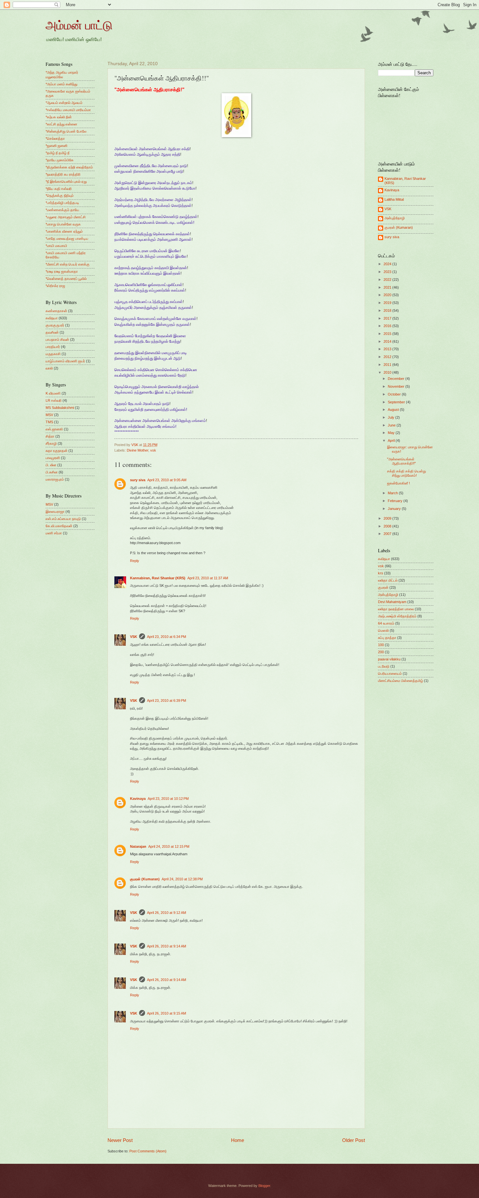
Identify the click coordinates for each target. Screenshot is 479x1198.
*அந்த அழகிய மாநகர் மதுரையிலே (62, 74)
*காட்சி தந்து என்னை (61, 124)
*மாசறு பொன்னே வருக (63, 224)
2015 (388, 334)
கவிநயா (52, 318)
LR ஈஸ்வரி (54, 400)
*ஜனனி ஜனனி (56, 146)
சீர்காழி (51, 443)
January (395, 509)
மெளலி (383, 630)
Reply (134, 561)
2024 (388, 264)
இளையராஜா (55, 511)
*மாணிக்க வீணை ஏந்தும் (64, 231)
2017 (388, 318)
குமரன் (383, 587)
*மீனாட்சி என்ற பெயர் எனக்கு (68, 264)
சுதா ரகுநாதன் (56, 451)
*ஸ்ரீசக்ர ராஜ (55, 286)
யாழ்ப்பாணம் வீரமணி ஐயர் (65, 361)
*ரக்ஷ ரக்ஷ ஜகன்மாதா (62, 271)
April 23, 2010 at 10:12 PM (168, 799)
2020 (388, 295)
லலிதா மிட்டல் (388, 580)
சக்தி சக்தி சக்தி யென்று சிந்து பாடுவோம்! (406, 473)
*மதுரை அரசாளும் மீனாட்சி (66, 217)
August (394, 409)
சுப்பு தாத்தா (387, 638)
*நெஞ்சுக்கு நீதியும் (60, 195)
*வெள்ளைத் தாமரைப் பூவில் (66, 279)
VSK (133, 637)
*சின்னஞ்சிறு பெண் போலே (66, 131)
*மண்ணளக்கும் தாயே (62, 210)
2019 (388, 303)
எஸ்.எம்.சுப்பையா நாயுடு (63, 519)
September (397, 402)
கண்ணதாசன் (56, 311)
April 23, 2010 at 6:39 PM (166, 700)
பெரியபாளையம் (390, 673)
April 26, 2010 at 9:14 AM (166, 946)
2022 (388, 279)
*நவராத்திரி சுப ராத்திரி (63, 174)
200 (381, 652)
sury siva (137, 480)
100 (381, 645)
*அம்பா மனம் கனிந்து (61, 84)
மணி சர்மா (54, 533)
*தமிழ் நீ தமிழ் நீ (57, 153)
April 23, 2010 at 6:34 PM (166, 637)
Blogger (264, 1186)
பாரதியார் (53, 347)
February (395, 501)
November (396, 386)
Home (237, 1140)
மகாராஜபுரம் (55, 479)
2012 (388, 357)
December (396, 379)
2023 (388, 272)
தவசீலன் (52, 332)
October (395, 394)
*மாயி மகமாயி (56, 246)
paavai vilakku (389, 659)
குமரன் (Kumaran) (145, 879)
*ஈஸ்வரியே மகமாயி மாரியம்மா (68, 110)
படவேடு (383, 666)
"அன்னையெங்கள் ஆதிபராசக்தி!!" (401, 461)
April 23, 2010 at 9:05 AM (166, 480)
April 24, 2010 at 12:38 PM (182, 879)
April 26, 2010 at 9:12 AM (166, 913)
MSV (49, 415)
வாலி (49, 368)
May (392, 433)
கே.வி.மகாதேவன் (59, 526)
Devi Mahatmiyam (392, 602)
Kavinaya (138, 799)
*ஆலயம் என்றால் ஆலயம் (64, 103)
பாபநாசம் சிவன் (57, 339)
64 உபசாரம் (386, 623)
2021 (388, 287)
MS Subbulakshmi (60, 408)
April (392, 440)
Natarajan (138, 846)
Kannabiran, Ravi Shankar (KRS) (157, 578)
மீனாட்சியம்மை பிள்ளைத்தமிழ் (400, 681)
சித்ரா (50, 436)
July (391, 417)
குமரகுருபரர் (55, 325)
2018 (388, 310)
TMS (49, 422)
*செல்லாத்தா (55, 138)
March (393, 493)
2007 (388, 534)
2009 (388, 518)
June (392, 425)
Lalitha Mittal (394, 199)
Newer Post (120, 1140)
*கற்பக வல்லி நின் (59, 117)
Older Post (353, 1140)
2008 (388, 526)
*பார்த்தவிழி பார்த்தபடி (62, 203)
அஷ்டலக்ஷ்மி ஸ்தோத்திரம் (397, 616)
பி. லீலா (51, 465)
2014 (388, 341)
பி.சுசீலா (52, 472)
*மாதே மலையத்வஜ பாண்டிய (67, 238)
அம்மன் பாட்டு (79, 25)
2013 (388, 349)
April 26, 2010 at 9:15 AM (166, 1013)
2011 (388, 365)
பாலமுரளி (53, 458)
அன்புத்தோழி (395, 218)
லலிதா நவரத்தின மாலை (396, 609)
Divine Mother (137, 450)
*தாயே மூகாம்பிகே (60, 160)
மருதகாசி (53, 354)
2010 (388, 372)
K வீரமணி (53, 393)
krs (380, 573)
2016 (388, 326)
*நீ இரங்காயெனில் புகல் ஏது (66, 181)
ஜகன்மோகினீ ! (398, 483)
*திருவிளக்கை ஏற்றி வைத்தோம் (69, 167)
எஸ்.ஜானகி (54, 429)
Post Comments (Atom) (148, 1151)
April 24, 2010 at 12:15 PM (168, 846)
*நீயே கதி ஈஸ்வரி (59, 189)
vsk (153, 450)
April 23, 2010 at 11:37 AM (207, 578)
